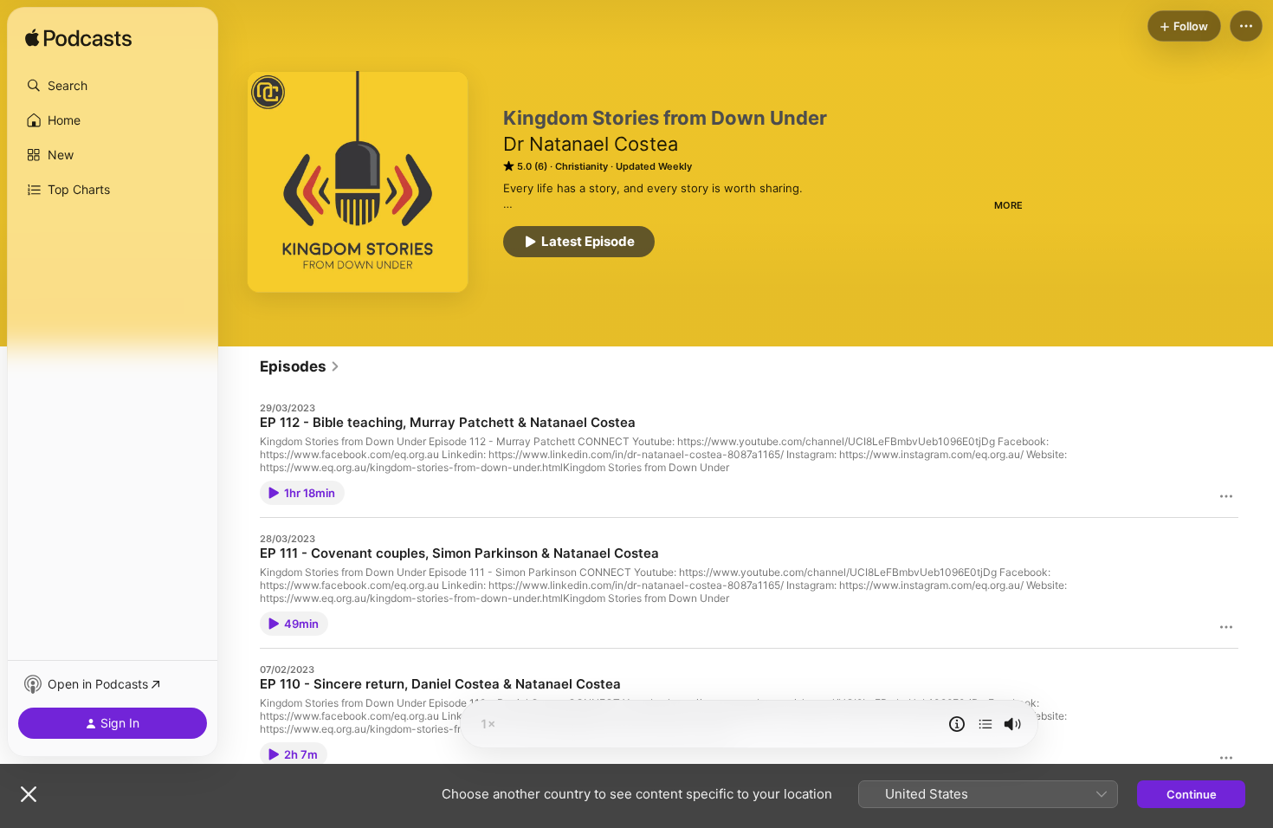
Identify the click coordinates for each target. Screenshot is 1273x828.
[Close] (28, 794)
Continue (1191, 794)
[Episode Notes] (957, 724)
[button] (112, 85)
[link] (300, 366)
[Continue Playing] (985, 724)
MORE (1008, 205)
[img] (78, 39)
